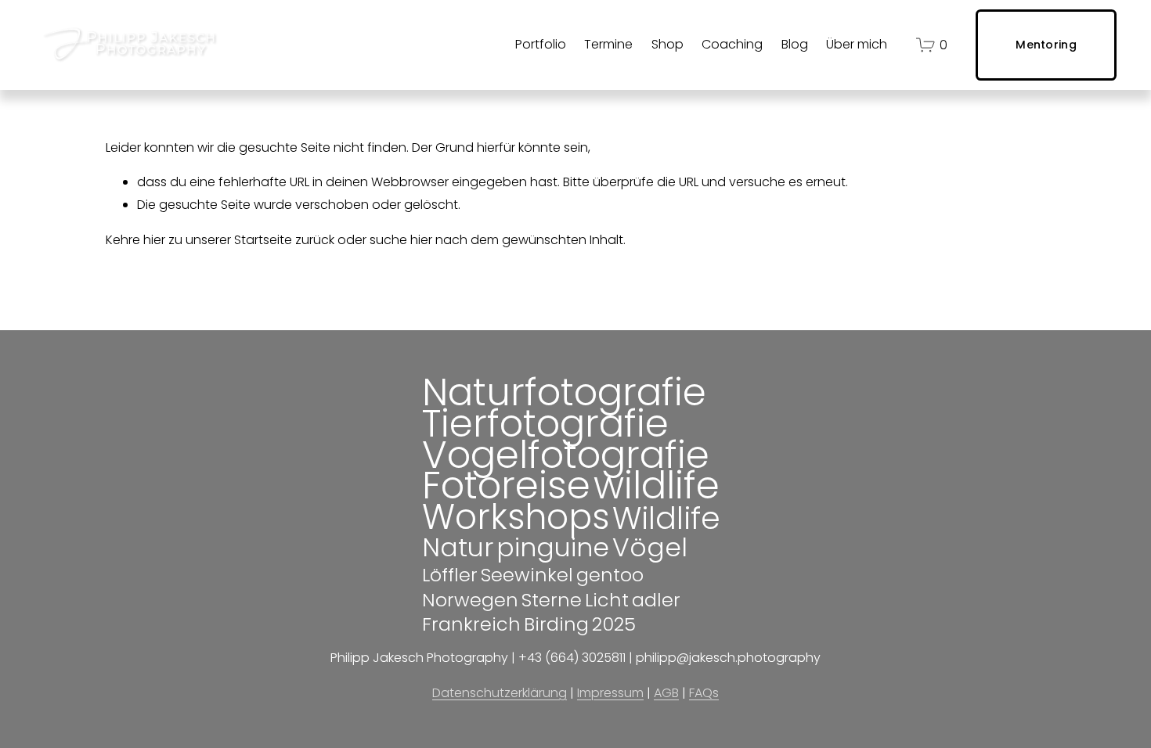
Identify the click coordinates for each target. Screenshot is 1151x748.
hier (154, 240)
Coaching (732, 44)
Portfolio (540, 44)
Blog (794, 44)
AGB (666, 693)
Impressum (610, 693)
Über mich (856, 44)
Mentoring (1046, 44)
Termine (608, 44)
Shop (667, 44)
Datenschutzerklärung (499, 693)
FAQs (704, 693)
